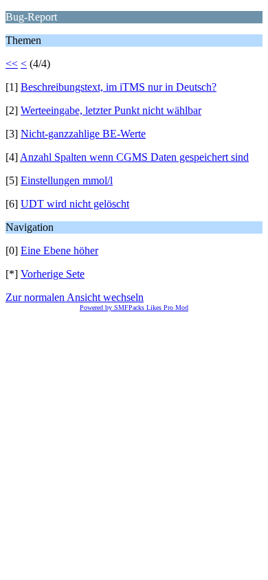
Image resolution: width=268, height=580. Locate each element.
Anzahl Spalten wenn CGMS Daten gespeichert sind (134, 157)
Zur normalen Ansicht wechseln (74, 297)
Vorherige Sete (53, 274)
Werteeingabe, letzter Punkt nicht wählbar (111, 110)
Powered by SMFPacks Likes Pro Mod (134, 307)
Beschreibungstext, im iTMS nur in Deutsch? (118, 87)
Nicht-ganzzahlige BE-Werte (83, 134)
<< (11, 63)
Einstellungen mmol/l (67, 180)
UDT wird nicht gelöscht (75, 204)
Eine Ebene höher (59, 250)
